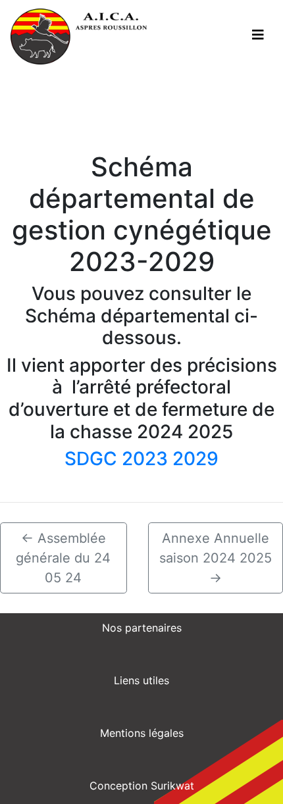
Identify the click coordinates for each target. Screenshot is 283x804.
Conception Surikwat (142, 785)
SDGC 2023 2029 (141, 458)
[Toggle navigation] (258, 35)
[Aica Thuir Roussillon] (79, 36)
